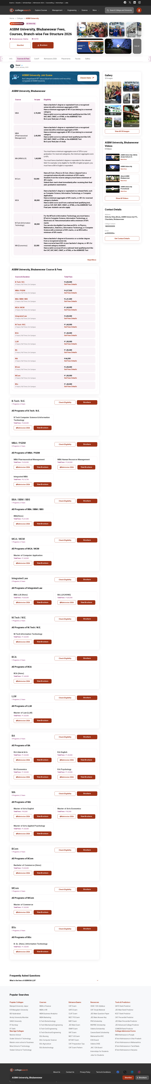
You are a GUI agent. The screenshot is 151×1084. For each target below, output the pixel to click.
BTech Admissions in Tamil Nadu (127, 1046)
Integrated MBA (21, 477)
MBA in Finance (45, 1006)
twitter (125, 1072)
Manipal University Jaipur (19, 1006)
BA (16, 350)
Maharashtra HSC (97, 1036)
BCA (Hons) (19, 673)
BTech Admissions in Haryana (126, 1050)
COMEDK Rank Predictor (124, 1029)
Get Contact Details (122, 238)
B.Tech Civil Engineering (48, 1029)
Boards (18, 3)
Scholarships (27, 3)
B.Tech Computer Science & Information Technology (32, 418)
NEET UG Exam (74, 1036)
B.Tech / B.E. (20, 282)
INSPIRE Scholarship (97, 1025)
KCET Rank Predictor (122, 1014)
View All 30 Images (122, 131)
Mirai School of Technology (20, 1046)
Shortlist (20, 45)
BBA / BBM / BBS (21, 299)
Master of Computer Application (28, 555)
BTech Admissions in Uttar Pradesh (128, 1039)
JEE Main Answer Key (98, 1017)
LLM (17, 342)
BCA (16, 333)
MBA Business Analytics (48, 1014)
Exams (11, 3)
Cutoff (36, 59)
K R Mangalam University (19, 1010)
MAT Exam (73, 1021)
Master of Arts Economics (69, 809)
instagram (139, 1072)
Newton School (15, 1035)
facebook (117, 1072)
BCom (17, 367)
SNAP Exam (73, 1029)
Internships (59, 3)
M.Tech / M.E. (20, 325)
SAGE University (16, 1021)
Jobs (66, 3)
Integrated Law (21, 316)
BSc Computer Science (48, 1040)
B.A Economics (20, 769)
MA (16, 358)
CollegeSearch (20, 10)
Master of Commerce (23, 904)
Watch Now (124, 159)
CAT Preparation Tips (77, 1044)
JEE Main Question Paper (99, 1014)
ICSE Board (94, 1040)
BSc (16, 384)
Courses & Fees (23, 59)
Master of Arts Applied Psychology (29, 826)
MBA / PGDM (20, 290)
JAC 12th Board (96, 1048)
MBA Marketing (45, 1017)
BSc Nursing (44, 1036)
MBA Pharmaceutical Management (29, 459)
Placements (65, 59)
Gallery (87, 59)
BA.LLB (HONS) (64, 595)
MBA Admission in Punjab (124, 1035)
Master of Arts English (24, 809)
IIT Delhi (12, 1029)
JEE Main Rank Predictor (124, 1010)
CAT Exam (72, 1006)
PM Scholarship (96, 1021)
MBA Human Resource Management (73, 459)
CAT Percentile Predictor (124, 1017)
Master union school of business (22, 1042)
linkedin (132, 1072)
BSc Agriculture (45, 1044)
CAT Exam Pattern (75, 1048)
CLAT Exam (73, 1014)
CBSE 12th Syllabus (97, 1006)
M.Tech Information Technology (28, 634)
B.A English (62, 752)
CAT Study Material (97, 1010)
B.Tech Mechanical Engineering (51, 1025)
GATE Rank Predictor (123, 1006)
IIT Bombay (14, 1025)
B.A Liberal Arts (21, 752)
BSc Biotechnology (46, 1048)
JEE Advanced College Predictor (127, 1025)
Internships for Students (99, 1051)
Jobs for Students (97, 1055)
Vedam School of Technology (20, 1050)
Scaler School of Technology (20, 1039)
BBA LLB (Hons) (21, 595)
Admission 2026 (38, 3)
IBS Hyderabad (15, 1014)
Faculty (77, 59)
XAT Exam (72, 1032)
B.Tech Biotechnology (48, 1021)
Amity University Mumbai (19, 1017)
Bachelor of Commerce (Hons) (27, 865)
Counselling (50, 3)
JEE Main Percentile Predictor (126, 1021)
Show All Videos (122, 198)
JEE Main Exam (74, 1025)
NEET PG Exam (74, 1017)
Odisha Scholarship (97, 1029)
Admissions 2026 (50, 59)
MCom (17, 376)
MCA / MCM (19, 307)
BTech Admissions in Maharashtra (128, 1042)
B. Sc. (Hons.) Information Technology (30, 944)
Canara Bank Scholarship (99, 1032)
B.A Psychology (64, 769)
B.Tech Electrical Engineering (50, 1032)
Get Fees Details (70, 284)
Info (10, 59)
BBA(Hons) (18, 516)
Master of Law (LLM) (23, 713)
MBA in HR (43, 1010)
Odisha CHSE (95, 1044)
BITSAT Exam (74, 1040)
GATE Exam (73, 1010)
